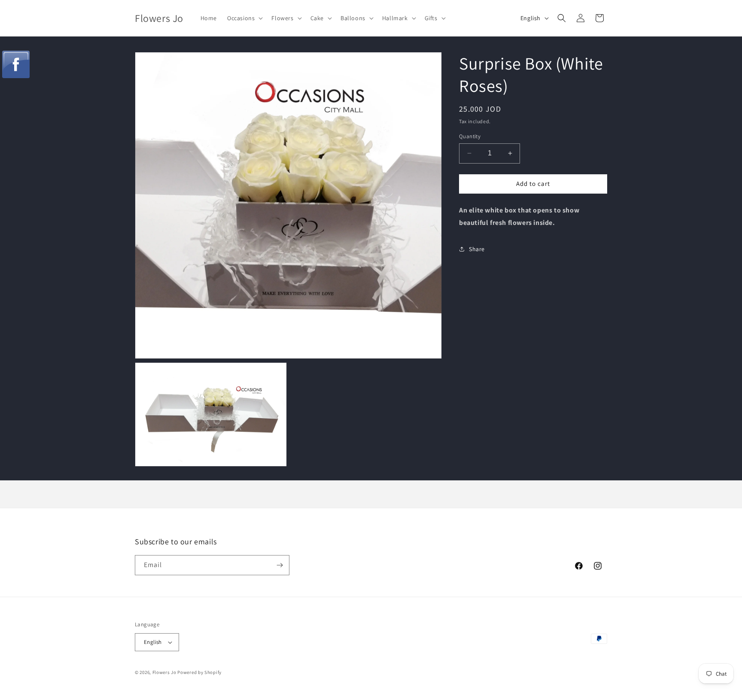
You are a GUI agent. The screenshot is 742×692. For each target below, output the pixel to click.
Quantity (469, 136)
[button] (244, 18)
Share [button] (477, 249)
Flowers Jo (164, 672)
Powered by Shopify (199, 672)
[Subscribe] (279, 565)
